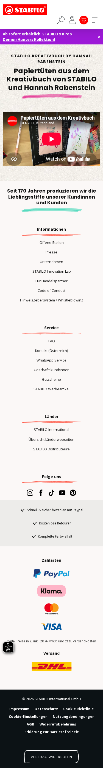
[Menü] (95, 20)
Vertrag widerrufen (51, 756)
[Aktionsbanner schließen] (99, 36)
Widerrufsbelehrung (58, 724)
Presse (51, 252)
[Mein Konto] (72, 20)
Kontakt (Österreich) (51, 350)
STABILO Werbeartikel (51, 388)
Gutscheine (51, 379)
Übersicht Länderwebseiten (51, 439)
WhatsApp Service (51, 360)
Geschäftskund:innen (51, 369)
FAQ (51, 340)
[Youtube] (62, 492)
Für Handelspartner (51, 280)
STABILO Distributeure (51, 449)
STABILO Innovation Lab (51, 271)
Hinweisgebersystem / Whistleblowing (51, 300)
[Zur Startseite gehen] (30, 9)
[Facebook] (41, 492)
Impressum (19, 708)
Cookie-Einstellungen (28, 716)
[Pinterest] (73, 492)
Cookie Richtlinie (78, 708)
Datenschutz (46, 708)
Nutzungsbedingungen (73, 716)
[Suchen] (61, 19)
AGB (30, 724)
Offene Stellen (52, 242)
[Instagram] (30, 492)
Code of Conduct (51, 290)
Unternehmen (51, 261)
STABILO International (51, 429)
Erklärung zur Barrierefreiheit (51, 731)
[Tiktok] (51, 492)
